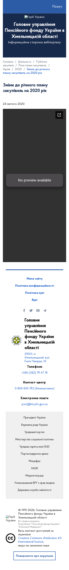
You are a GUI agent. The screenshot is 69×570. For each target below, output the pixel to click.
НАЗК (34, 468)
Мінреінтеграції (34, 476)
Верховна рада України (34, 425)
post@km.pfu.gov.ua (35, 404)
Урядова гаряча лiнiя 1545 (34, 447)
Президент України (35, 418)
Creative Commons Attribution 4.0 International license (40, 540)
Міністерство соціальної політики (34, 439)
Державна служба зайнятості (34, 490)
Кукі (34, 300)
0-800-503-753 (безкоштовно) (34, 388)
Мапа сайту (35, 278)
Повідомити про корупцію (34, 556)
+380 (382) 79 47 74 (34, 372)
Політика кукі (34, 292)
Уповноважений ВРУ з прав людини (34, 483)
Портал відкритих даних (34, 454)
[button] (53, 7)
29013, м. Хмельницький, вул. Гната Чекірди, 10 (37, 358)
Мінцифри (34, 461)
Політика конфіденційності (34, 285)
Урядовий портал (34, 432)
